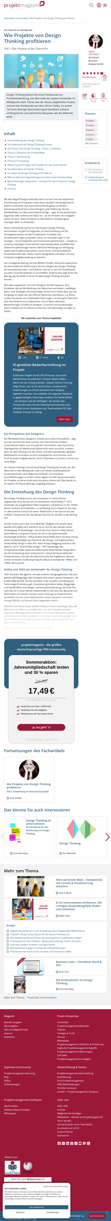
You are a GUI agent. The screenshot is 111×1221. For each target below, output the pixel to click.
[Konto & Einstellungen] (99, 5)
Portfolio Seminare (66, 1088)
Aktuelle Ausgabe (13, 1022)
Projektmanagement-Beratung (19, 1073)
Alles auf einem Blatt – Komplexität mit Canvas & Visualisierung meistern (79, 883)
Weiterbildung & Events (71, 1067)
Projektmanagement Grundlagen (74, 1059)
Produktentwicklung (91, 125)
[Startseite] (24, 5)
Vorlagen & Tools (66, 1033)
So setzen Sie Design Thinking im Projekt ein (29, 173)
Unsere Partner (65, 1131)
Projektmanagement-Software (23, 1100)
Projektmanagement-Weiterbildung (75, 1073)
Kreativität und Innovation (42, 997)
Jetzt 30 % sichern (97, 1216)
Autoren (8, 1033)
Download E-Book (93, 95)
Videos (7, 1080)
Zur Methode (69, 853)
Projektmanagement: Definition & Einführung (80, 1044)
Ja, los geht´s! (41, 727)
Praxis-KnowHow (68, 1016)
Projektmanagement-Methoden (73, 1025)
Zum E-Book (65, 892)
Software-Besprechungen (17, 1109)
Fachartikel (21, 18)
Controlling (91, 134)
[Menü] (105, 5)
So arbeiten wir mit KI (68, 1128)
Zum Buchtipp (20, 853)
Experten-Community (17, 1067)
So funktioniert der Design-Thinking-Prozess (29, 144)
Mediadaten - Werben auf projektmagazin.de (80, 1117)
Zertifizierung (64, 1077)
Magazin (9, 1016)
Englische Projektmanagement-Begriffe (77, 1048)
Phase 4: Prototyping (18, 160)
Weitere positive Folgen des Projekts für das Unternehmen (37, 164)
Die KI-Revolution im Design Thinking (74, 981)
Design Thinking (70, 843)
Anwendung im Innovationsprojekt (98, 178)
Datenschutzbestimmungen (55, 1186)
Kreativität (91, 129)
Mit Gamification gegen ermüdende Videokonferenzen (38, 948)
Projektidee (91, 120)
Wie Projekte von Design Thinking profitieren (29, 785)
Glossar (61, 1036)
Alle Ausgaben (11, 1025)
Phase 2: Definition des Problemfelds (26, 152)
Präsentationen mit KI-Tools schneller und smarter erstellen (40, 951)
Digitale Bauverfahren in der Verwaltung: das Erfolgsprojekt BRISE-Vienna (47, 930)
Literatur (11, 188)
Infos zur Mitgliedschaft (16, 1029)
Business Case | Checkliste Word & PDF (79, 963)
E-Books (61, 1029)
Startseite (9, 18)
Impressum (63, 1135)
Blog (6, 1077)
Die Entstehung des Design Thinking (25, 140)
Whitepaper (63, 1040)
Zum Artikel (16, 798)
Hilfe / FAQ (62, 1106)
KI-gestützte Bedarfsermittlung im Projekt (39, 367)
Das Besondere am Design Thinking (25, 169)
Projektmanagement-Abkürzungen (74, 1051)
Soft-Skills (62, 1055)
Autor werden (64, 1120)
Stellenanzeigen (12, 1084)
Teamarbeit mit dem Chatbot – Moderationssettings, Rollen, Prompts (45, 941)
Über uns (63, 1100)
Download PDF (103, 95)
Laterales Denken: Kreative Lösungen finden (32, 944)
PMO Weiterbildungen (68, 1084)
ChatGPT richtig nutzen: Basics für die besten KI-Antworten (40, 934)
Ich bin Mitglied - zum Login (41, 739)
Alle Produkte (11, 1106)
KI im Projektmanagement (70, 1080)
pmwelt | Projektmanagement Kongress (77, 1091)
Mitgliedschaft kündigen (69, 1113)
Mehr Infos (64, 419)
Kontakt (61, 1109)
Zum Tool (64, 971)
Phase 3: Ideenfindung (18, 156)
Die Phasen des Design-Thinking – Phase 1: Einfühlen (34, 148)
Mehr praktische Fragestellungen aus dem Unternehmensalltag (39, 177)
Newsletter (9, 1036)
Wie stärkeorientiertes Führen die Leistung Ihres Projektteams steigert (46, 937)
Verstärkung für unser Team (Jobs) (74, 1124)
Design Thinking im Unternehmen (38, 822)
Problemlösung (91, 139)
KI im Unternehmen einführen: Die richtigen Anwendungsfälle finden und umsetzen (79, 906)
